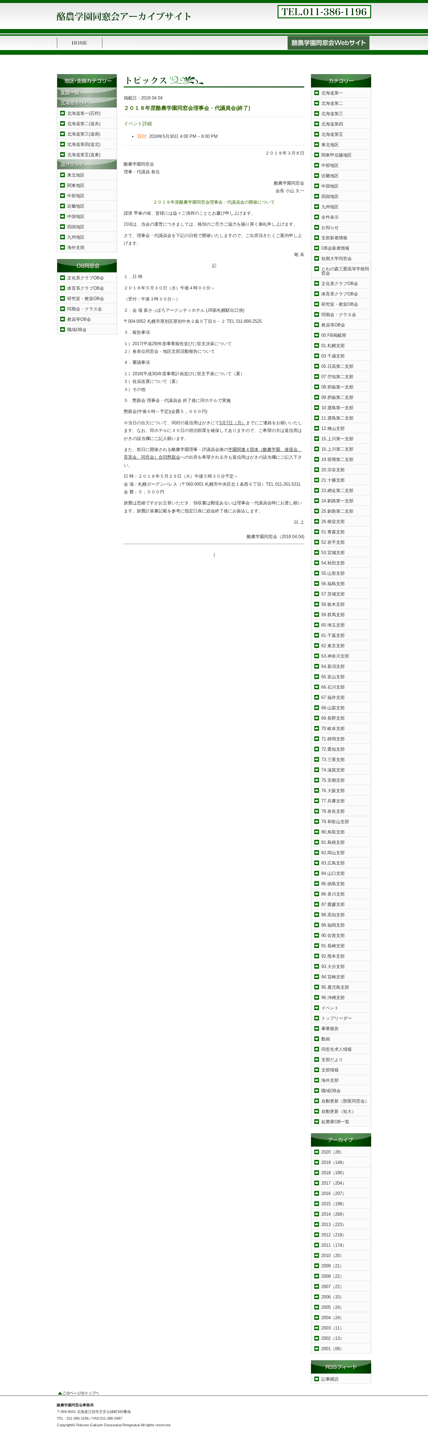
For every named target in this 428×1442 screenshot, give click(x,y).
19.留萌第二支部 (337, 459)
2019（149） (333, 1162)
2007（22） (332, 1286)
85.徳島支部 (333, 883)
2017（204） (333, 1183)
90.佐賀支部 (333, 935)
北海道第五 (332, 134)
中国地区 (76, 216)
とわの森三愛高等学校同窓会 (345, 271)
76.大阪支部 (333, 790)
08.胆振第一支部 (337, 387)
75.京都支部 (333, 780)
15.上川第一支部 (337, 438)
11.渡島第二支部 (337, 418)
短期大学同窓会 (336, 258)
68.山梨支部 (333, 707)
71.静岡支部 (333, 738)
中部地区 (76, 195)
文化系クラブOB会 (85, 277)
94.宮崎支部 (333, 976)
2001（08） (332, 1348)
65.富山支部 (333, 676)
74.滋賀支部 (333, 769)
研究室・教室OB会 (85, 298)
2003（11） (332, 1328)
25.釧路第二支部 (337, 511)
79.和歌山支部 (335, 821)
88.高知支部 (333, 914)
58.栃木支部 (333, 604)
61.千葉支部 (333, 635)
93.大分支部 (333, 966)
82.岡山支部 (333, 852)
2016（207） (333, 1193)
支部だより (332, 1059)
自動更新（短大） (338, 1111)
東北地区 (76, 175)
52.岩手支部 (333, 542)
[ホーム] (80, 48)
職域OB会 (77, 329)
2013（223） (333, 1224)
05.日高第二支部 (337, 366)
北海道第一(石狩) (83, 113)
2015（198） (333, 1203)
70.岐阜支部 (333, 728)
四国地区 (76, 226)
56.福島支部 (333, 583)
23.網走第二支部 (337, 490)
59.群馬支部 (333, 614)
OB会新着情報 (335, 248)
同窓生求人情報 (336, 1049)
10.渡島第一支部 (337, 407)
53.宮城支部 (333, 552)
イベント (330, 1007)
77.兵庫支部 (333, 800)
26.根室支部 (333, 521)
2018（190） (333, 1172)
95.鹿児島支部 (335, 987)
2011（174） (333, 1245)
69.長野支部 (333, 718)
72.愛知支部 (333, 749)
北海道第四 (332, 124)
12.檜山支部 (333, 428)
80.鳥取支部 (333, 831)
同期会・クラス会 (84, 308)
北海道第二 (332, 103)
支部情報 (330, 1069)
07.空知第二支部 (337, 376)
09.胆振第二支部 (337, 397)
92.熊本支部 (333, 956)
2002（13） (332, 1338)
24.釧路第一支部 (337, 500)
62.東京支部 (333, 645)
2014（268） (333, 1214)
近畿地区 (76, 206)
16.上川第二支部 (337, 449)
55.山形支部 (333, 573)
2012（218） (333, 1234)
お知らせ (330, 227)
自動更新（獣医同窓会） (345, 1101)
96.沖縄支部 (333, 997)
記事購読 (330, 1379)
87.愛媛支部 (333, 904)
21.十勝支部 (333, 480)
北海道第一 (332, 92)
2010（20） (332, 1255)
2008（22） (332, 1276)
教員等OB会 (79, 319)
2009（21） (332, 1265)
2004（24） (332, 1317)
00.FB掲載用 (333, 335)
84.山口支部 (333, 873)
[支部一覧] (87, 95)
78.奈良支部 (333, 811)
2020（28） (332, 1152)
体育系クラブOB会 (85, 288)
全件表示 (330, 217)
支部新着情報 (334, 237)
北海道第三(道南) (83, 134)
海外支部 (76, 247)
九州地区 (76, 237)
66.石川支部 (333, 687)
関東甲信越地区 (336, 155)
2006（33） (332, 1296)
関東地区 (76, 185)
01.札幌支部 (333, 345)
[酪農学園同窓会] (124, 22)
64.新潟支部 (333, 666)
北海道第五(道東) (83, 154)
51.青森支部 (333, 531)
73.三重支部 (333, 759)
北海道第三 (332, 113)
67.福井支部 (333, 697)
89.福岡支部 (333, 925)
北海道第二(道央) (83, 123)
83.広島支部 (333, 863)
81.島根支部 (333, 842)
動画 (325, 1038)
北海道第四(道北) (83, 144)
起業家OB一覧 (335, 1121)
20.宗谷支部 (333, 469)
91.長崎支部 (333, 945)
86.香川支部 (333, 894)
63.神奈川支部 (335, 656)
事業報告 (330, 1028)
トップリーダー (336, 1018)
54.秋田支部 (333, 562)
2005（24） (332, 1307)
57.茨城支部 (333, 593)
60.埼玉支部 (333, 625)
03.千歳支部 (333, 355)
